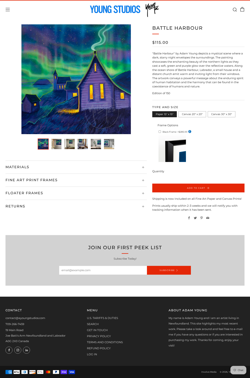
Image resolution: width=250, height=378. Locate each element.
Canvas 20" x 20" (192, 114)
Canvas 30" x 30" (221, 114)
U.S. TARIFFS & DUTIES (102, 318)
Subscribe (167, 270)
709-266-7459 (14, 324)
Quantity (158, 171)
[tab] (43, 144)
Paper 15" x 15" (164, 114)
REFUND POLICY (99, 348)
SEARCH (93, 324)
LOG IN (92, 354)
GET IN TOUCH (97, 330)
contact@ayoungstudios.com (25, 318)
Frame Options (168, 125)
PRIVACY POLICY (99, 336)
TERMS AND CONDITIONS (105, 342)
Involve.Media (209, 371)
